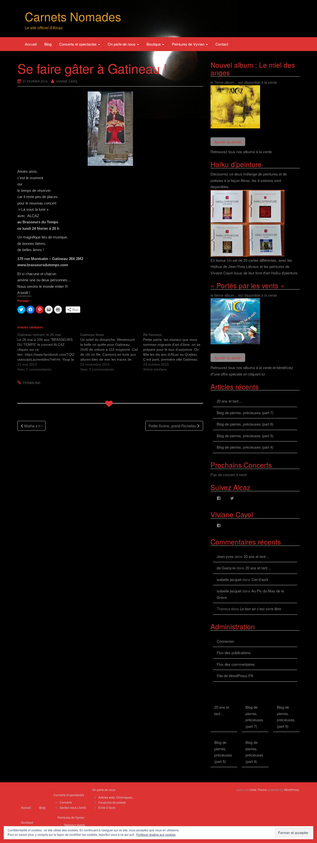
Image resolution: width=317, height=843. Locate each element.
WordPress (291, 789)
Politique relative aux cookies (156, 834)
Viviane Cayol (67, 81)
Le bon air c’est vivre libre (260, 608)
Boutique (154, 44)
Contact (221, 44)
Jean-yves (225, 556)
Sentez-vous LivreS (73, 807)
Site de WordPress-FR (235, 675)
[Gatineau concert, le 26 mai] (48, 352)
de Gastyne (226, 567)
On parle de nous (122, 44)
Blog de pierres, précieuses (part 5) (245, 435)
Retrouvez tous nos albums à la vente (241, 151)
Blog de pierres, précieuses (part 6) (245, 424)
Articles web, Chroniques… (116, 797)
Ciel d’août (259, 579)
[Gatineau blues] (111, 352)
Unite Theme (258, 789)
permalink (31, 382)
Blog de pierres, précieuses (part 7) (245, 412)
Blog (48, 44)
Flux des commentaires (236, 664)
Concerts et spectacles (78, 44)
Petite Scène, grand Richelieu (173, 425)
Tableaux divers (74, 825)
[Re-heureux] (174, 352)
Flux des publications (234, 652)
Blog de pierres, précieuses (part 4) (245, 447)
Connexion (225, 641)
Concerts (66, 802)
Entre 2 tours (106, 807)
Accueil (31, 44)
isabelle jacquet (229, 579)
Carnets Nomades (73, 16)
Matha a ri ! (32, 425)
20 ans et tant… (229, 401)
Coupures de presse (112, 802)
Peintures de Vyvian (188, 44)
